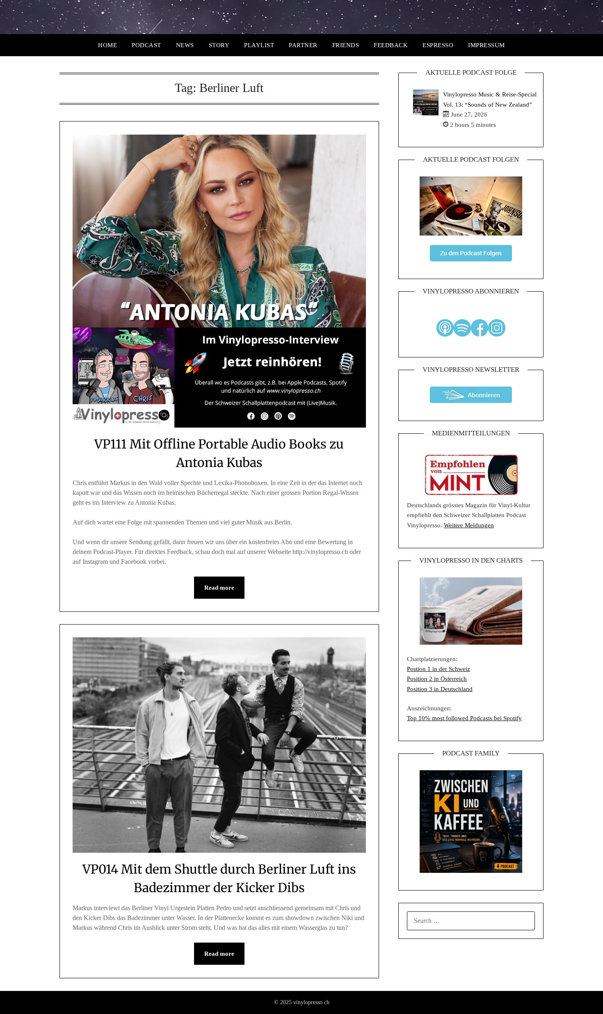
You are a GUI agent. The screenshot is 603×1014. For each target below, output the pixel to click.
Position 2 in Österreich (437, 678)
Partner (303, 45)
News (185, 45)
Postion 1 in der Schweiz (438, 669)
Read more (219, 587)
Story (219, 45)
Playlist (259, 45)
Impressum (486, 45)
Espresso (438, 45)
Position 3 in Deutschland (440, 689)
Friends (345, 45)
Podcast (146, 45)
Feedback (391, 45)
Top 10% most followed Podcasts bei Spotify (464, 718)
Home (107, 45)
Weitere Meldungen (469, 525)
